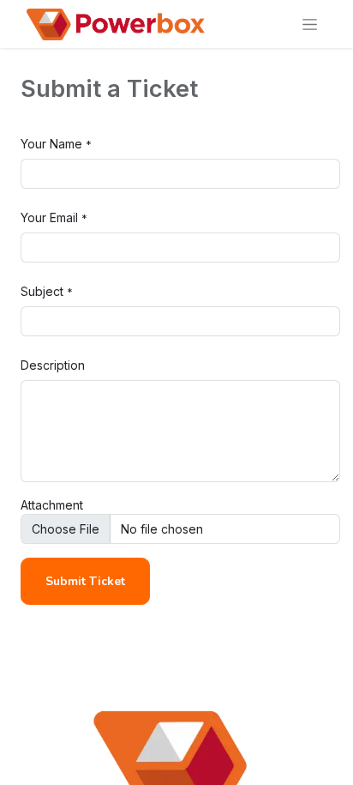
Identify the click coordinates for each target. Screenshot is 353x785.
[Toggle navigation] (309, 24)
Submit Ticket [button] (85, 581)
